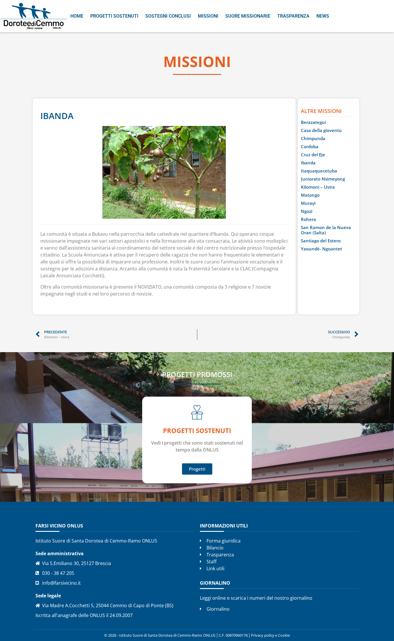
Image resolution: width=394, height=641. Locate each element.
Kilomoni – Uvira (318, 187)
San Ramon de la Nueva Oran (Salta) (326, 229)
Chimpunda (313, 138)
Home (76, 16)
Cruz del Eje (313, 154)
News (322, 16)
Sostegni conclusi (168, 16)
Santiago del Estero (321, 241)
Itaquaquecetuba (319, 171)
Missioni (208, 16)
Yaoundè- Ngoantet (321, 249)
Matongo (310, 195)
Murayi (308, 203)
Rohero (308, 219)
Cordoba (309, 146)
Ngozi (306, 211)
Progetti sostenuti (114, 16)
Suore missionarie (247, 16)
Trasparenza (293, 16)
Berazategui (313, 122)
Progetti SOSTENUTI (197, 430)
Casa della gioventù (321, 130)
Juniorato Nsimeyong (323, 179)
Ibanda (308, 163)
